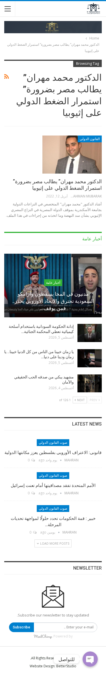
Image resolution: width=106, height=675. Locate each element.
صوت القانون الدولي (53, 443)
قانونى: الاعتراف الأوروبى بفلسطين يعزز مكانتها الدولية (53, 452)
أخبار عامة (53, 283)
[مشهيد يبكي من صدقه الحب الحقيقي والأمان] (89, 383)
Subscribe (21, 627)
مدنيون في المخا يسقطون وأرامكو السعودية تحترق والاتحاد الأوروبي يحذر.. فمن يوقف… (53, 301)
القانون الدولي (90, 139)
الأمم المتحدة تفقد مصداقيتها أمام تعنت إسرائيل (53, 485)
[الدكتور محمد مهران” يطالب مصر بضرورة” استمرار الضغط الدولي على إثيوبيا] (72, 155)
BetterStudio (66, 666)
